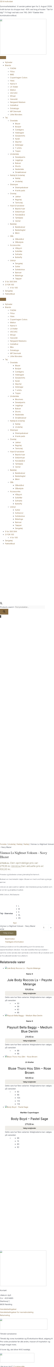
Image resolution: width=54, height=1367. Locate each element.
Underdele (14, 154)
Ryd (14, 923)
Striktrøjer (19, 145)
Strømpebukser (21, 187)
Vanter (18, 221)
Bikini (17, 233)
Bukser (18, 163)
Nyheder (8, 62)
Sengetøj (19, 263)
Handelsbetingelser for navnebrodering (16, 1312)
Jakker (18, 196)
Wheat (13, 96)
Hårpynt (18, 248)
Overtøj (13, 193)
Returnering (5, 1315)
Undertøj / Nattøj (15, 844)
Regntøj (18, 199)
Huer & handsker (17, 206)
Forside (3, 844)
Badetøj (13, 224)
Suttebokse (20, 269)
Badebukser (20, 227)
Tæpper (18, 278)
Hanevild (13, 99)
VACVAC (14, 93)
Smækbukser (20, 172)
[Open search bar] (1, 604)
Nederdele (19, 169)
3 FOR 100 (9, 285)
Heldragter (19, 133)
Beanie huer (20, 209)
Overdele (14, 121)
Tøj (6, 117)
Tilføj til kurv (8, 933)
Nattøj (17, 178)
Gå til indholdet (6, 1)
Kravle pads (20, 190)
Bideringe (19, 275)
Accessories (15, 245)
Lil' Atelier (14, 87)
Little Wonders (16, 114)
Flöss (12, 71)
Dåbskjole (19, 242)
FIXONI (13, 68)
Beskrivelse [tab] (10, 939)
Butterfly (18, 257)
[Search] (4, 612)
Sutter (17, 266)
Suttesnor (19, 513)
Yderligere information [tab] (14, 942)
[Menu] (3, 57)
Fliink (12, 81)
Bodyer (18, 127)
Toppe (17, 151)
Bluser (17, 124)
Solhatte (18, 254)
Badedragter (20, 230)
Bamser (18, 272)
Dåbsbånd (19, 239)
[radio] (19, 905)
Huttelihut (14, 105)
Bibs (12, 347)
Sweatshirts (20, 136)
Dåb (11, 236)
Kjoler (17, 139)
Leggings (19, 160)
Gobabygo (14, 108)
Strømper (14, 184)
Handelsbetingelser (8, 1309)
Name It (13, 84)
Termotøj (19, 203)
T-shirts (18, 148)
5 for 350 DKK (11, 282)
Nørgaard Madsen (17, 102)
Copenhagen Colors (18, 77)
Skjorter (18, 142)
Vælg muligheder (29, 993)
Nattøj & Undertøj (17, 175)
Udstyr (13, 260)
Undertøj (18, 181)
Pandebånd (20, 215)
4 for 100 (14, 288)
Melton (13, 90)
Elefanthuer (20, 212)
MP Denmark (15, 111)
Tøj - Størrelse (6, 913)
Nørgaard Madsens (18, 341)
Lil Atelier (14, 329)
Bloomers (19, 399)
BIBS (12, 74)
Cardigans (19, 130)
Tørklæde (19, 218)
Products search (7, 607)
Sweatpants (20, 157)
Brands (8, 65)
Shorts (18, 166)
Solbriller (18, 251)
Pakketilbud (10, 294)
